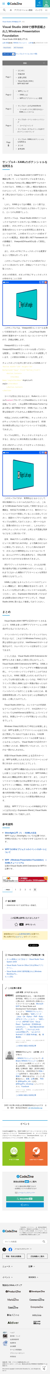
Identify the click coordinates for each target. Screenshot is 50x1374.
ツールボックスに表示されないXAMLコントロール (31, 110)
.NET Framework (18, 47)
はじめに (21, 70)
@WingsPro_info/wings (24, 1084)
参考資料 (21, 149)
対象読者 (21, 74)
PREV (8, 890)
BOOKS (32, 1277)
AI (11, 10)
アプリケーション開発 (23, 10)
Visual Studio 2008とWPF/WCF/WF (25, 82)
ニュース (6, 1266)
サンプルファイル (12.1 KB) (26, 53)
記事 (32, 1078)
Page (8, 77)
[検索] (4, 10)
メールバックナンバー (26, 1192)
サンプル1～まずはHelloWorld (29, 105)
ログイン (20, 936)
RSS (41, 1078)
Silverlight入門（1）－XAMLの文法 (20, 832)
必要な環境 (22, 77)
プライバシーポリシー (17, 1353)
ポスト (34, 945)
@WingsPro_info (24, 1081)
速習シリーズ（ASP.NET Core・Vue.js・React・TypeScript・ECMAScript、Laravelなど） (30, 1023)
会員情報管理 (14, 1339)
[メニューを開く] (3, 3)
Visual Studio (7, 47)
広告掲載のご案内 (37, 1256)
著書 (27, 1078)
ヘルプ (12, 1332)
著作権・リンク (15, 1336)
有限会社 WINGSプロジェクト (30, 1059)
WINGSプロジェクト (34, 1011)
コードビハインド (26, 125)
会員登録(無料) (24, 934)
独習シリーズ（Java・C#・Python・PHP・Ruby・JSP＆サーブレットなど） (30, 1016)
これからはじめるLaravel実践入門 (28, 1030)
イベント (6, 1277)
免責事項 (13, 1343)
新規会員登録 (26, 1199)
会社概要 (13, 1346)
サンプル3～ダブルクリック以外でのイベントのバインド (30, 130)
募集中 (18, 1076)
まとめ (20, 145)
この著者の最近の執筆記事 (26, 1045)
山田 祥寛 (5, 43)
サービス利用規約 (16, 1349)
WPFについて (23, 91)
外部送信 (13, 1356)
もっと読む (9, 976)
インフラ (38, 10)
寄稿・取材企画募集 (13, 1256)
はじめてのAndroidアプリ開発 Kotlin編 (28, 1033)
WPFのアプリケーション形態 (31, 98)
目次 (25, 63)
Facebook (25, 1086)
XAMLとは (24, 94)
